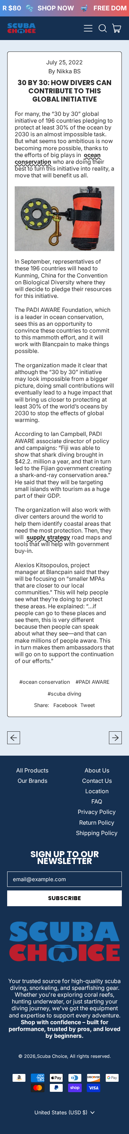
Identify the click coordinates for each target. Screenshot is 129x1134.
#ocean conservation (44, 682)
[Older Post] (13, 737)
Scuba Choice (52, 1056)
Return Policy (96, 822)
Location (97, 791)
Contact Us (97, 780)
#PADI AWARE (93, 682)
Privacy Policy (97, 811)
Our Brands (32, 780)
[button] (102, 28)
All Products (32, 770)
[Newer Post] (115, 737)
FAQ (96, 801)
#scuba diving (64, 694)
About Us (97, 770)
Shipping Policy (97, 832)
